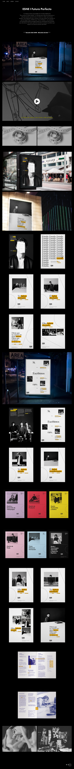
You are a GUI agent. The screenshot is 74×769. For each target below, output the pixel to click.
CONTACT (17, 1)
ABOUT (7, 1)
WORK (4, 1)
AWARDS (12, 1)
